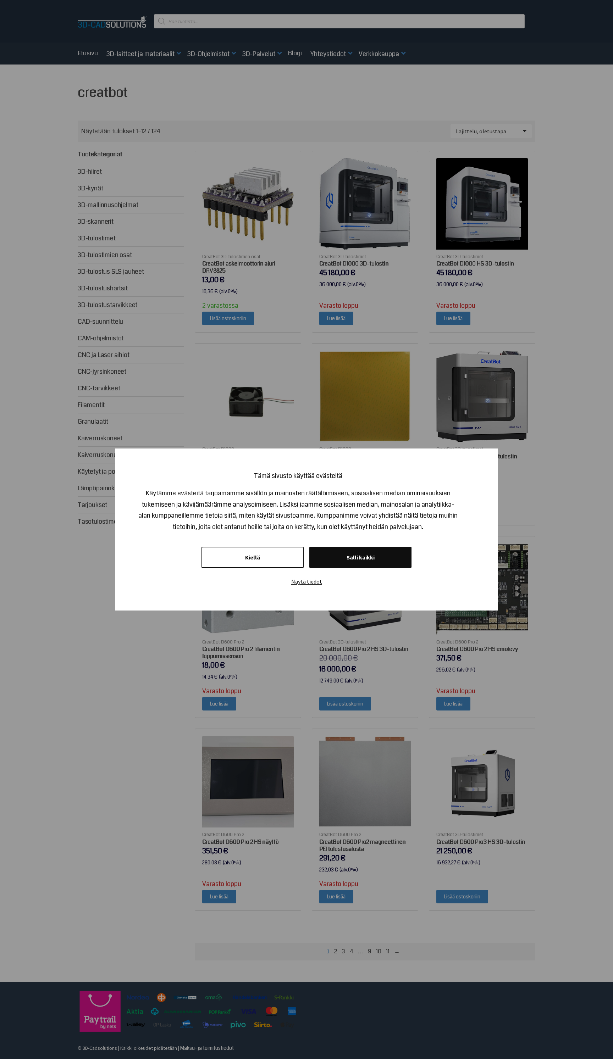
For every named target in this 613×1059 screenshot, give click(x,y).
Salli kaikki (361, 557)
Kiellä (252, 557)
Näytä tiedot (306, 581)
